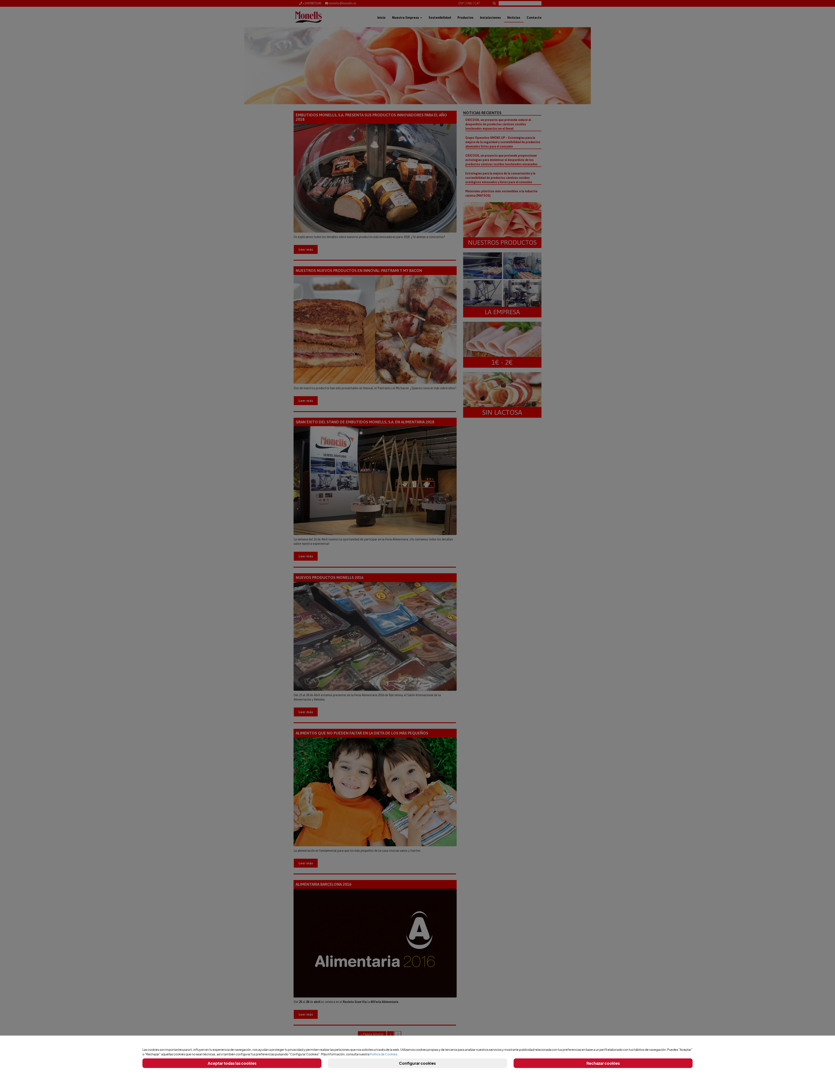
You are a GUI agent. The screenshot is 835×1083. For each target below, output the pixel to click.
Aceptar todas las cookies (232, 1063)
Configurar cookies (417, 1063)
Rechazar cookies (603, 1063)
